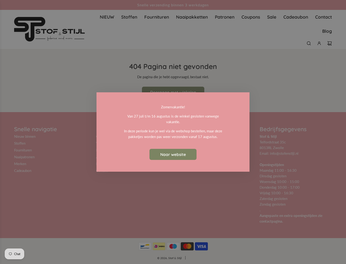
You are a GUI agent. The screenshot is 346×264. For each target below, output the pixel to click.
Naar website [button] (173, 154)
